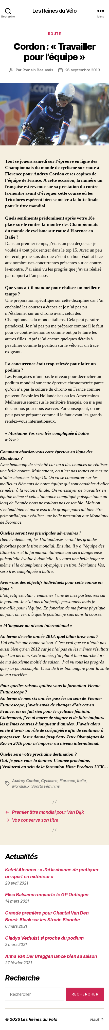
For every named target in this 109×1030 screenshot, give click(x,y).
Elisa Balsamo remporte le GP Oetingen (46, 894)
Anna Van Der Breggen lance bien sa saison (51, 956)
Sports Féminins (45, 786)
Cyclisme (49, 780)
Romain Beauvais (38, 70)
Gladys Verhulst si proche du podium (44, 938)
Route (54, 33)
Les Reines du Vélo (54, 10)
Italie (81, 780)
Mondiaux (20, 786)
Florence (67, 780)
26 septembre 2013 (82, 70)
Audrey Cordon (25, 780)
